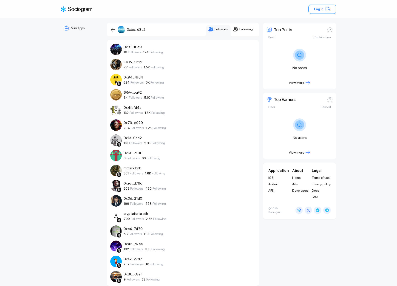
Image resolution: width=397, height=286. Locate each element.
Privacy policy (321, 184)
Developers (300, 190)
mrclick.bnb (132, 168)
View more (296, 82)
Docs (315, 190)
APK (271, 190)
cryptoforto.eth (136, 213)
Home (296, 177)
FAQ (315, 197)
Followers (134, 52)
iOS (271, 177)
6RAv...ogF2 (133, 92)
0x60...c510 (133, 153)
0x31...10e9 (133, 47)
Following (156, 52)
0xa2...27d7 (133, 259)
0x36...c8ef (133, 274)
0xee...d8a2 (136, 29)
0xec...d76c (133, 183)
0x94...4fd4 (133, 77)
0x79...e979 (133, 123)
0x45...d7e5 (133, 244)
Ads (295, 184)
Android (273, 184)
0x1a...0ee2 (133, 138)
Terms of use (321, 177)
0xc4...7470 (133, 229)
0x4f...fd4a (132, 107)
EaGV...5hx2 (133, 62)
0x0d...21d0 (133, 198)
